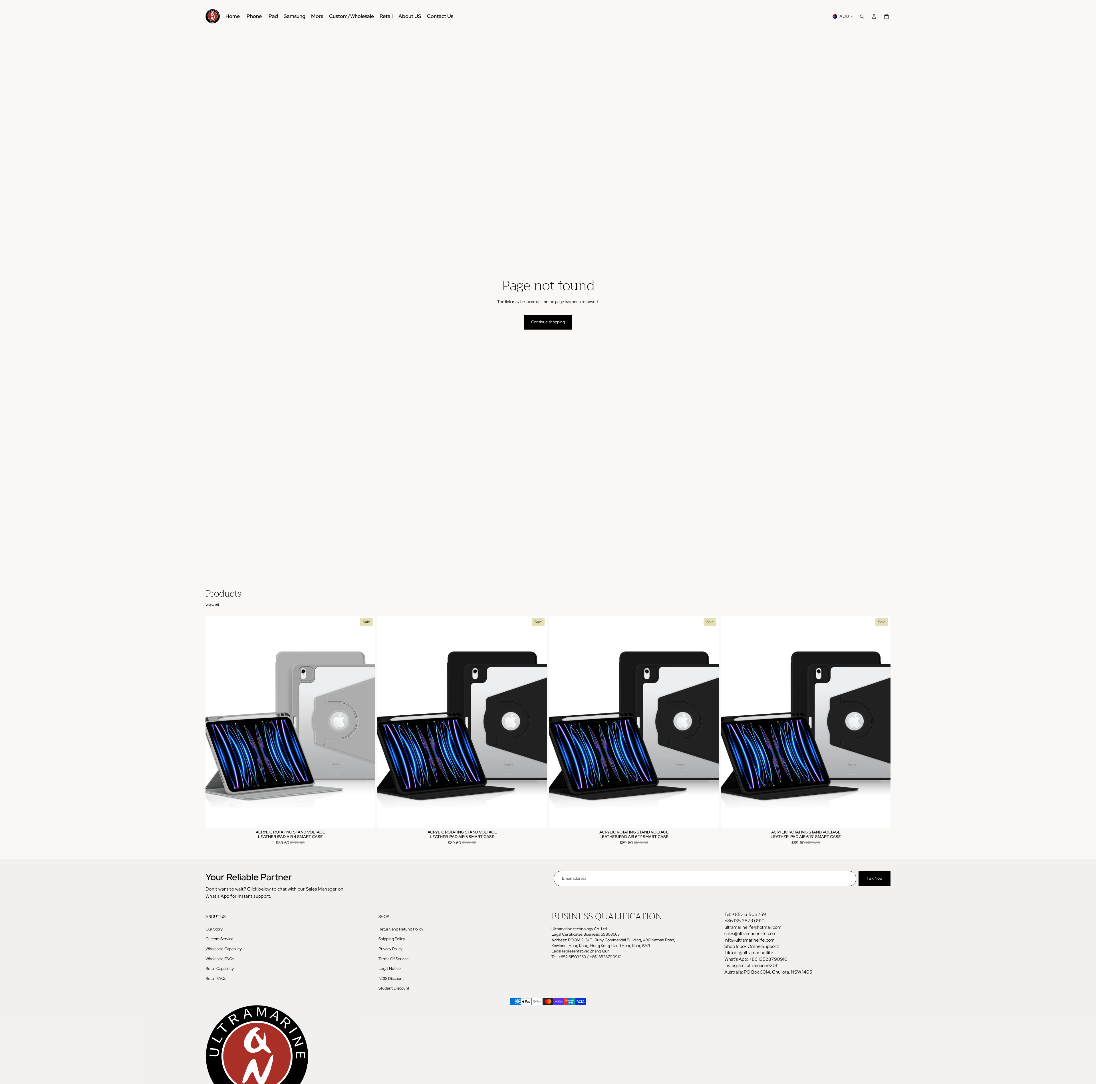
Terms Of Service (393, 958)
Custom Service (219, 938)
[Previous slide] (214, 722)
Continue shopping (548, 321)
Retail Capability (220, 968)
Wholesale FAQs (220, 958)
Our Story (214, 929)
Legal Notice (389, 968)
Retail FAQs (216, 978)
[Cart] (886, 16)
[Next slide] (366, 722)
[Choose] (366, 819)
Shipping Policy (391, 938)
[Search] (862, 16)
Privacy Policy (390, 948)
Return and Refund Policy (400, 929)
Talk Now (875, 878)
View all (212, 604)
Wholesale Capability (224, 948)
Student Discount (393, 988)
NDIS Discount (391, 978)
